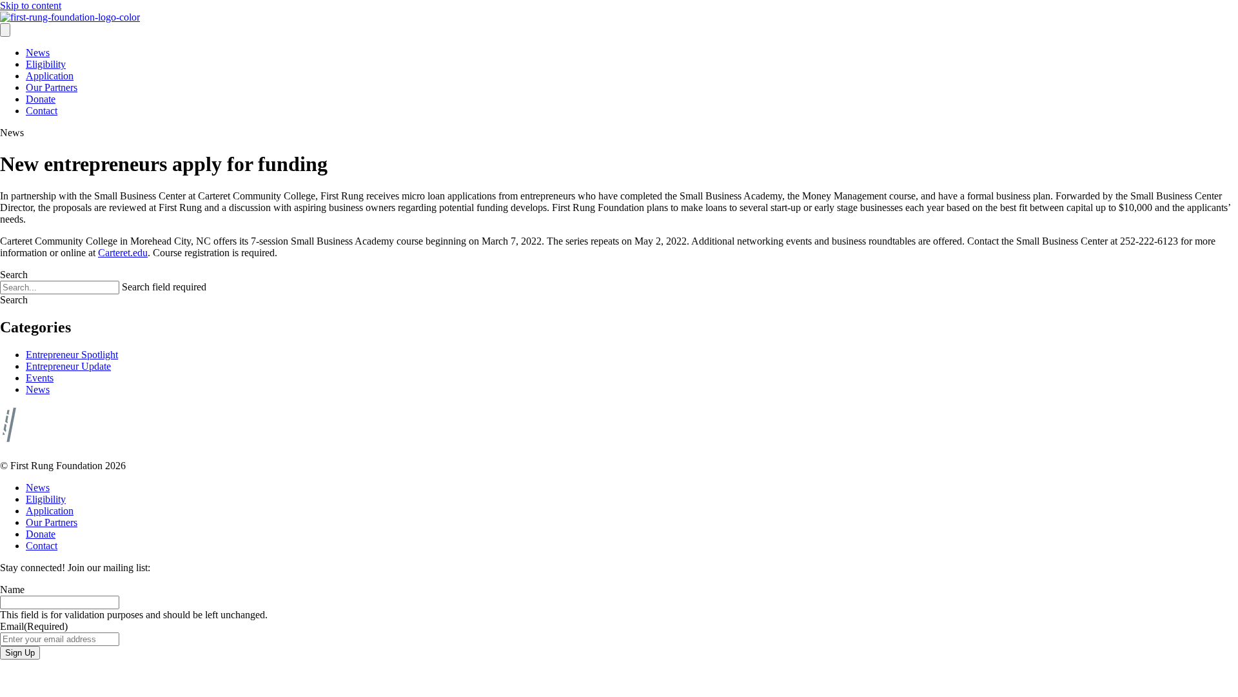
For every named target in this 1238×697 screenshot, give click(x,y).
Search (14, 274)
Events (40, 377)
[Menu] (5, 30)
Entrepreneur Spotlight (72, 354)
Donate (40, 99)
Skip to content (30, 5)
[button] (14, 299)
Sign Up (20, 653)
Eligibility (46, 64)
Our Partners (51, 87)
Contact (41, 110)
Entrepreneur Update (68, 366)
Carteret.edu (123, 252)
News (38, 52)
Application (50, 75)
